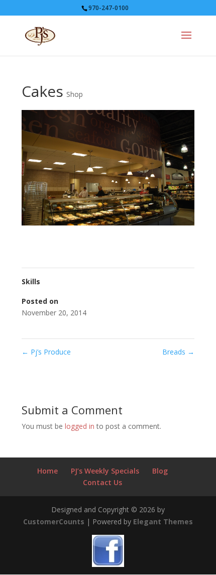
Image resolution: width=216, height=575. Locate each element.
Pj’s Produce (46, 352)
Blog (160, 471)
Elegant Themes (163, 521)
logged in (79, 426)
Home (47, 471)
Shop (74, 94)
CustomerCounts (53, 521)
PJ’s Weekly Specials (105, 471)
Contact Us (102, 482)
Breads (178, 352)
